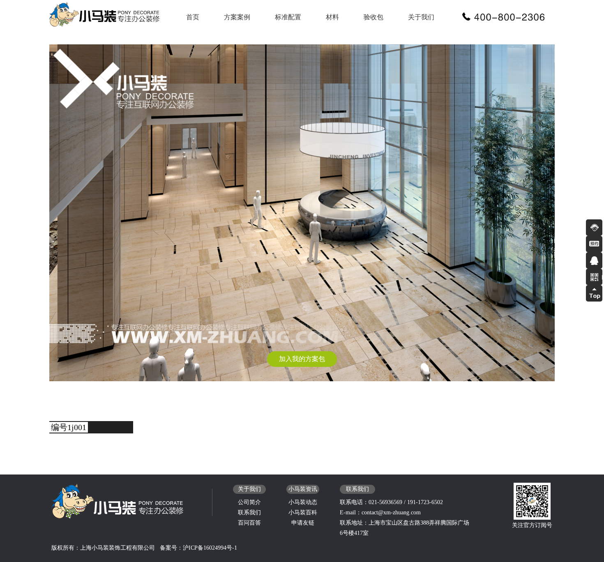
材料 (332, 17)
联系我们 (249, 512)
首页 (192, 17)
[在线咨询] (594, 227)
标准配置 (288, 17)
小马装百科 (302, 512)
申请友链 (302, 523)
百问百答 (249, 523)
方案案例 (237, 17)
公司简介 (249, 502)
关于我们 (421, 17)
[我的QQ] (594, 260)
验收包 (373, 17)
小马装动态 (302, 502)
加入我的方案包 (302, 358)
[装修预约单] (594, 244)
